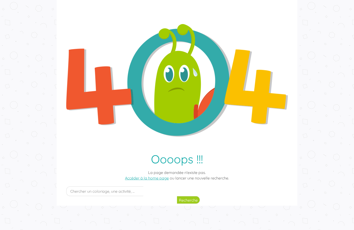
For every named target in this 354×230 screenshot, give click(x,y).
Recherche (188, 200)
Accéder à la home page (147, 178)
